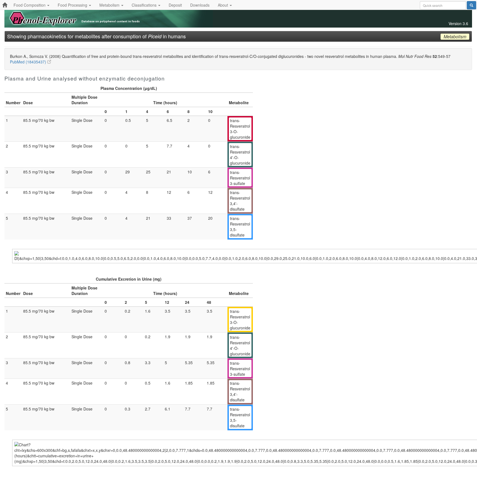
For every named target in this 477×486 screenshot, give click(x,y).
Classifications (145, 5)
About (223, 5)
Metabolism (110, 5)
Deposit (175, 5)
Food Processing (73, 5)
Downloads (200, 5)
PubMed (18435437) (28, 62)
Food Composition (30, 5)
